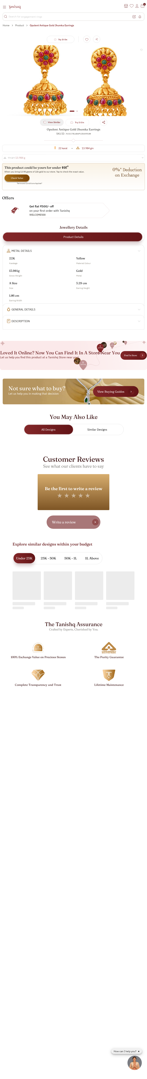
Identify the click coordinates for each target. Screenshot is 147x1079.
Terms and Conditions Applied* (29, 183)
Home (6, 25)
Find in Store (130, 355)
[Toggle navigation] (5, 7)
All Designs (48, 429)
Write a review (64, 522)
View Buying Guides (110, 391)
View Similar (54, 122)
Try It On (62, 39)
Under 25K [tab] (24, 558)
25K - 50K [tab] (48, 558)
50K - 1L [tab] (70, 558)
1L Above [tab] (92, 558)
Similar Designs (97, 429)
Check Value (17, 178)
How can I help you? (125, 1051)
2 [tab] (76, 112)
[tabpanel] (73, 80)
